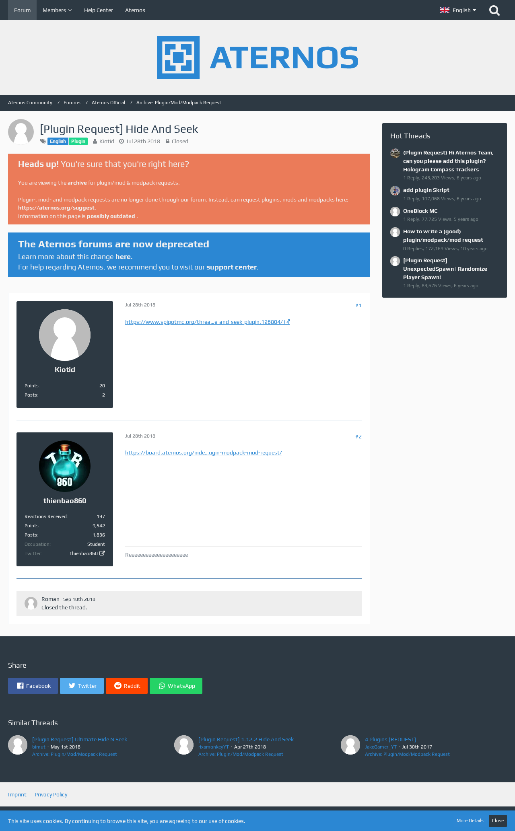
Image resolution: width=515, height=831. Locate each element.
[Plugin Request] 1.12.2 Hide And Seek (246, 739)
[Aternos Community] (257, 57)
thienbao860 (84, 553)
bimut (38, 747)
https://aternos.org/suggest (56, 207)
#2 (358, 436)
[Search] (494, 10)
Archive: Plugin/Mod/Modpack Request (74, 754)
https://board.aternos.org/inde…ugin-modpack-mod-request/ (203, 452)
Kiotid (106, 141)
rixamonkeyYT (213, 747)
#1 (358, 305)
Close (498, 820)
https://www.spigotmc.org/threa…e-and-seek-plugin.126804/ (204, 322)
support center (231, 267)
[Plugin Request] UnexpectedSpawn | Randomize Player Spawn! (445, 268)
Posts (31, 395)
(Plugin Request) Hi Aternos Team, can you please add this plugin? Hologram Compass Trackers (448, 160)
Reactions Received (46, 516)
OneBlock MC (420, 211)
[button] (458, 10)
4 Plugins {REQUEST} (390, 739)
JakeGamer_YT (381, 747)
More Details (470, 820)
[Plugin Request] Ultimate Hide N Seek (79, 739)
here (123, 256)
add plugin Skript (426, 190)
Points (32, 386)
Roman (50, 599)
